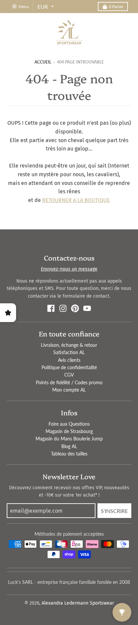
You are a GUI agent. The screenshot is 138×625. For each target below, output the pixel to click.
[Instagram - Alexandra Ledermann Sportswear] (63, 308)
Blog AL (69, 446)
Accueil (42, 62)
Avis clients (69, 360)
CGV (69, 375)
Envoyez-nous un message (69, 269)
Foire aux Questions (69, 424)
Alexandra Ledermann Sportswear (78, 603)
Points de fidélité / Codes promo (69, 382)
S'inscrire (114, 511)
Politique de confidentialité (69, 367)
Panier (116, 6)
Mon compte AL (69, 390)
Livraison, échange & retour (69, 345)
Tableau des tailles (69, 453)
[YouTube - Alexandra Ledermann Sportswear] (87, 308)
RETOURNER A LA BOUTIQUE (76, 200)
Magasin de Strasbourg (69, 431)
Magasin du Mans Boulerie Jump (69, 438)
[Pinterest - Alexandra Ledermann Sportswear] (75, 308)
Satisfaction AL (69, 352)
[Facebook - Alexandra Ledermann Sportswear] (51, 308)
